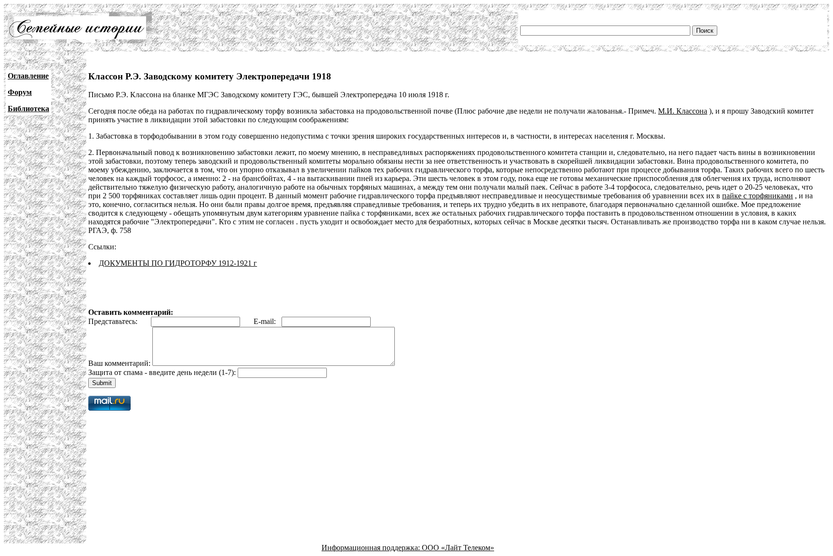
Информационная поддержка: (372, 547)
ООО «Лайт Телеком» (458, 547)
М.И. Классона (682, 111)
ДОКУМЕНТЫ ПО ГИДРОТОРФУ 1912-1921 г (178, 263)
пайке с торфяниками (757, 196)
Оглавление (28, 76)
